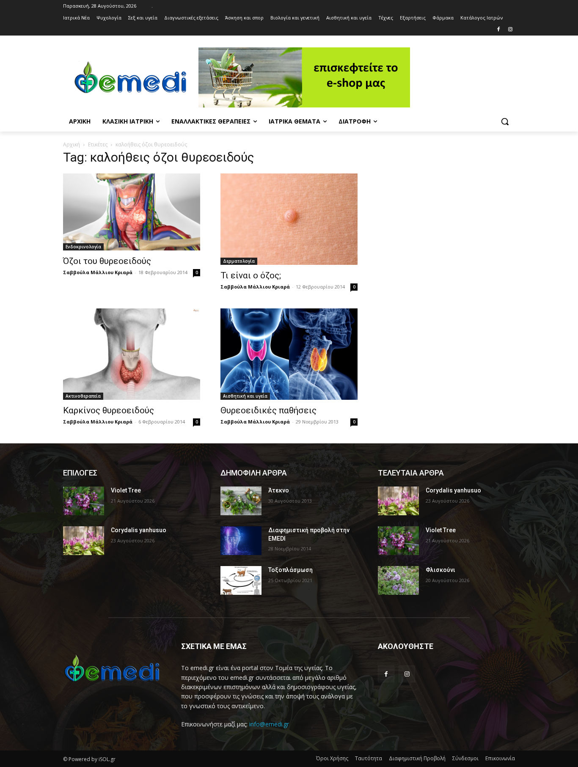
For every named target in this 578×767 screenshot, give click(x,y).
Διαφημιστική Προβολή (417, 758)
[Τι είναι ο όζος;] (289, 219)
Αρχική (71, 144)
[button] (505, 121)
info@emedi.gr (269, 724)
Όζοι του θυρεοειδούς (107, 261)
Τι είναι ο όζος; (250, 275)
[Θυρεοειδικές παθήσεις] (289, 354)
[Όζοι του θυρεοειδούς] (131, 211)
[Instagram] (510, 30)
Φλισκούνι (440, 569)
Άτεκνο (278, 490)
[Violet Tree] (83, 501)
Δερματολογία (239, 261)
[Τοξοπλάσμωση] (240, 580)
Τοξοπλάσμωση (290, 569)
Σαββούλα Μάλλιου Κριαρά (97, 272)
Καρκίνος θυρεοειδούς (108, 410)
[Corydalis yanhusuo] (83, 540)
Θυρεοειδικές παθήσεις (268, 410)
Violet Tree (126, 490)
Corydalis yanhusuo (138, 530)
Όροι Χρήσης (332, 758)
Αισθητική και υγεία (245, 396)
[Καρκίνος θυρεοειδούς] (131, 354)
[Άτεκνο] (240, 501)
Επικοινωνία (500, 758)
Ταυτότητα (368, 758)
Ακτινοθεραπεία (83, 396)
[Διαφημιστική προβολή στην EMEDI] (240, 540)
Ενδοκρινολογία (83, 247)
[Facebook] (498, 30)
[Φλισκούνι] (398, 580)
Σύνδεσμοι (465, 758)
